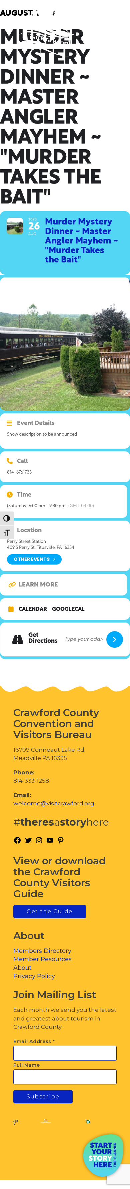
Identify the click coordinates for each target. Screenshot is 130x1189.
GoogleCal (68, 609)
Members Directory (42, 951)
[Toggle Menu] (106, 33)
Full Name (26, 1065)
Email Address (34, 1041)
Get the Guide (50, 911)
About (22, 968)
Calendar (33, 609)
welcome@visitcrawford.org (53, 803)
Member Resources (42, 959)
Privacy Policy (34, 976)
